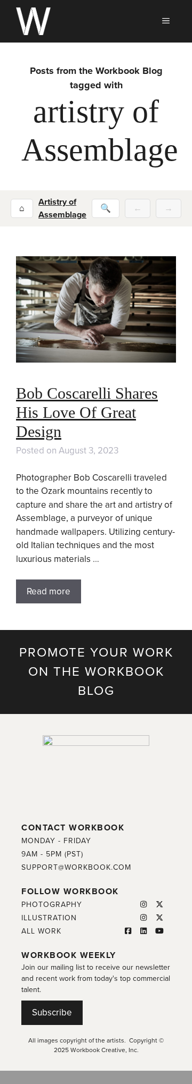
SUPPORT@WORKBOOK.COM (76, 867)
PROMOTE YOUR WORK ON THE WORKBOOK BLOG (96, 672)
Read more (48, 591)
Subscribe (52, 1012)
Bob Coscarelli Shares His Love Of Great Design (87, 412)
